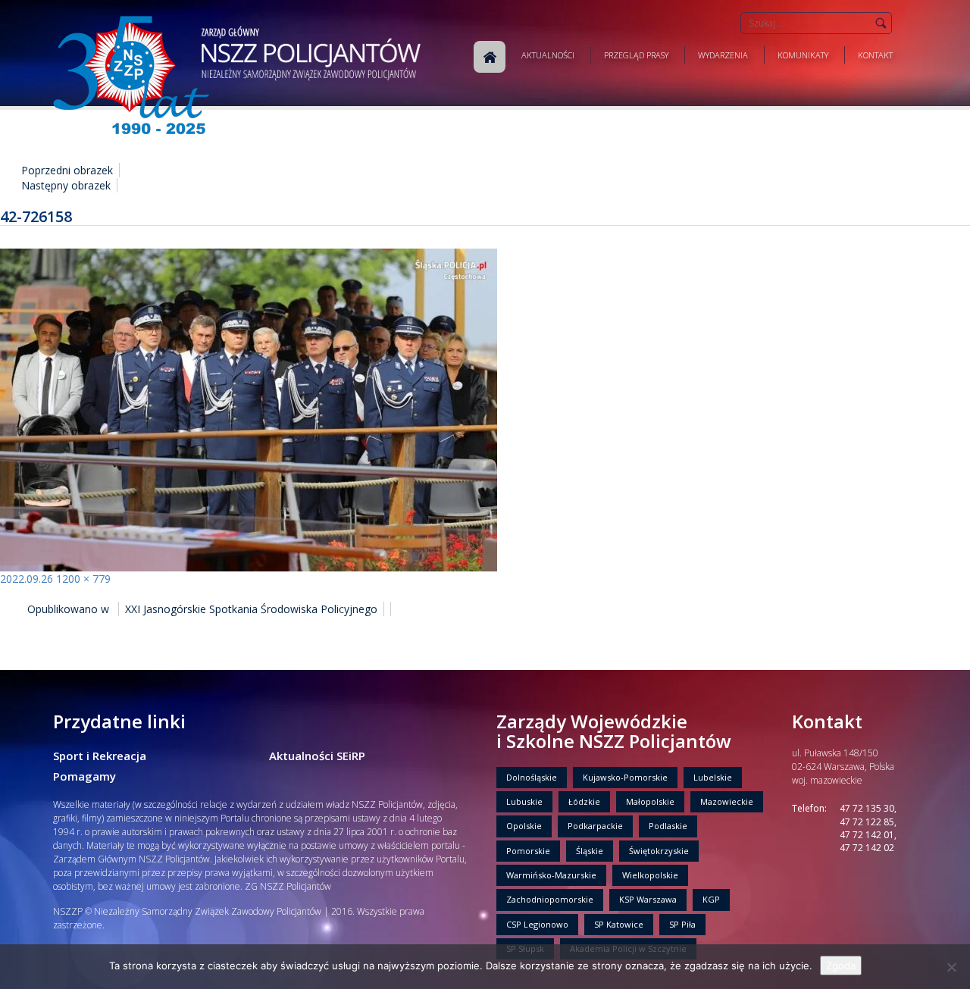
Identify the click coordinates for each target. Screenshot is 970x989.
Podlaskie (668, 825)
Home (489, 57)
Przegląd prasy (636, 55)
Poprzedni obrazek (67, 170)
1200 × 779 (83, 578)
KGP (711, 899)
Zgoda (841, 965)
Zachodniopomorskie (549, 899)
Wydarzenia (723, 55)
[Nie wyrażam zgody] (951, 967)
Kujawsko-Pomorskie (625, 777)
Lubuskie (524, 801)
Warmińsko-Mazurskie (551, 875)
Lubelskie (712, 777)
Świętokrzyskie (659, 850)
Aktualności (547, 55)
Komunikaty (803, 55)
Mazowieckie (726, 801)
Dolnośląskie (531, 777)
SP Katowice (618, 924)
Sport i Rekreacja (99, 755)
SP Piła (682, 924)
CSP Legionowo (537, 924)
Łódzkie (584, 801)
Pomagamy (84, 776)
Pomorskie (528, 850)
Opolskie (524, 825)
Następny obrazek (66, 185)
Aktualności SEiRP (317, 755)
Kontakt (875, 55)
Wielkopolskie (650, 875)
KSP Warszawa (648, 899)
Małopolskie (650, 801)
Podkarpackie (595, 825)
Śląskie (589, 850)
